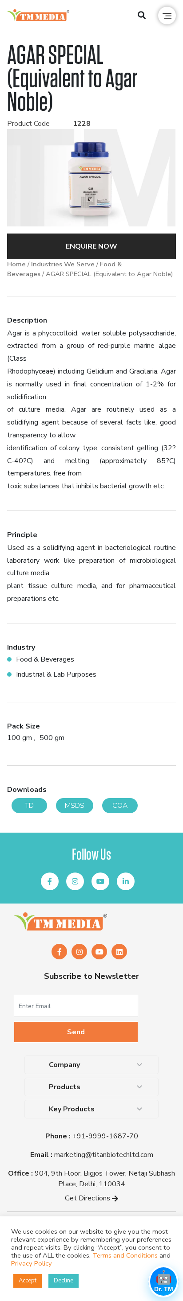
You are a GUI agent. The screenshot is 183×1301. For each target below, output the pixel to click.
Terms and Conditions (125, 1255)
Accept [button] (27, 1281)
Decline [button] (63, 1281)
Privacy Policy (31, 1263)
